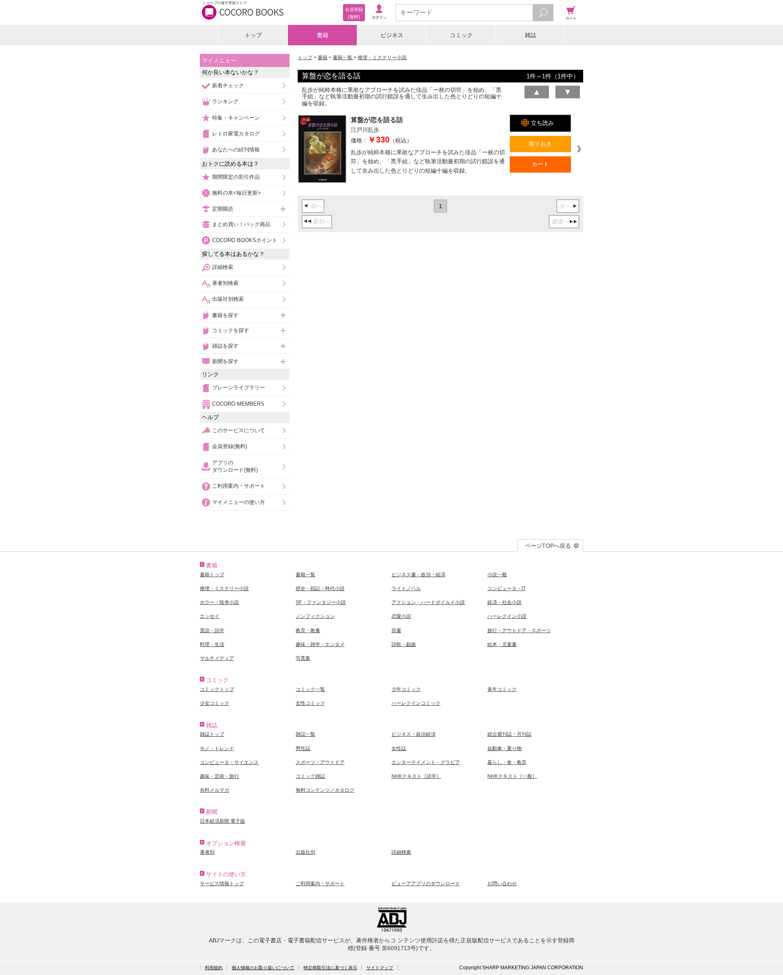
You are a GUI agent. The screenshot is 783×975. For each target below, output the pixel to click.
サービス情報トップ (222, 883)
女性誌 (399, 748)
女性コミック (310, 703)
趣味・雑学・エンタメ (320, 644)
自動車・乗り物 (504, 748)
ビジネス (391, 35)
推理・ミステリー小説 (382, 57)
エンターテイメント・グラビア (426, 762)
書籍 (322, 35)
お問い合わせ (502, 883)
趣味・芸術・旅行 (219, 776)
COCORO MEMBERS (238, 404)
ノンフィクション (315, 616)
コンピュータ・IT (506, 588)
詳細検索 (222, 267)
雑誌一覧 (305, 734)
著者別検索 (225, 283)
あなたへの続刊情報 (236, 150)
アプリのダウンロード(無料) (235, 466)
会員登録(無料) (229, 446)
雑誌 (530, 35)
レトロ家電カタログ (236, 134)
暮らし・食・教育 (506, 762)
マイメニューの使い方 (238, 502)
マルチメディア (217, 658)
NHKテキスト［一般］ (512, 776)
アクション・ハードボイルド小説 (428, 602)
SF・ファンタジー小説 (321, 602)
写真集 (303, 658)
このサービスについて (238, 430)
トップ (253, 35)
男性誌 (303, 748)
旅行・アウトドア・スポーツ (519, 630)
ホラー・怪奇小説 (219, 602)
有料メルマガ (214, 790)
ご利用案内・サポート (238, 486)
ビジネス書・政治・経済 (418, 574)
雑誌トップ (212, 734)
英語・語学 (212, 630)
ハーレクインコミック (416, 703)
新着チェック (228, 85)
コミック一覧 (310, 689)
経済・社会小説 (504, 602)
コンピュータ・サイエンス (229, 762)
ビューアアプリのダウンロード (426, 883)
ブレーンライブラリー (238, 387)
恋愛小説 (401, 616)
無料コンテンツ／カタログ (325, 790)
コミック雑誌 (310, 776)
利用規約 (214, 967)
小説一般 (497, 574)
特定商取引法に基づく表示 (330, 967)
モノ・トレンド (217, 748)
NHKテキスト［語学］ (416, 776)
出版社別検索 (228, 299)
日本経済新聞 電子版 (222, 821)
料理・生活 (212, 644)
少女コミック (214, 703)
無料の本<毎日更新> (236, 193)
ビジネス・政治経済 (414, 734)
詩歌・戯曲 (404, 644)
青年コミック (502, 689)
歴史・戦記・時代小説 (320, 588)
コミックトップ (217, 689)
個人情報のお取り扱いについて (263, 967)
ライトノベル (406, 588)
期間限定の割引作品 (236, 177)
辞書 (396, 630)
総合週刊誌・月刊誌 (509, 734)
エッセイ (209, 616)
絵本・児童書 (502, 644)
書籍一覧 (343, 57)
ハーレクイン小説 (506, 616)
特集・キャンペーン (236, 118)
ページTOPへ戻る (548, 545)
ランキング (225, 101)
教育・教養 (308, 630)
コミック (461, 35)
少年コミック (406, 689)
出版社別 (305, 852)
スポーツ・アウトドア (320, 762)
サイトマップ (379, 967)
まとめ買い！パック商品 (241, 224)
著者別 (207, 852)
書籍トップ (212, 574)
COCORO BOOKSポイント (244, 240)
